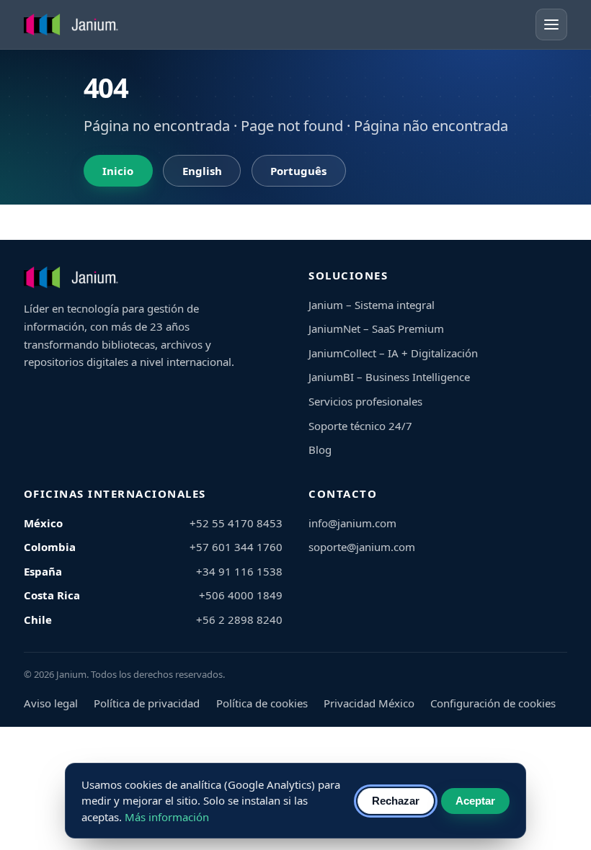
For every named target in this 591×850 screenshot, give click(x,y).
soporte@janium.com (361, 547)
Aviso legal (51, 703)
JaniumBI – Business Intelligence (389, 377)
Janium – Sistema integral (371, 305)
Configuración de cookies (493, 703)
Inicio (117, 171)
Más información (167, 817)
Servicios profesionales (365, 401)
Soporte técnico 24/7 (360, 426)
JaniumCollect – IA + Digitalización (393, 353)
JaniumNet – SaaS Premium (376, 328)
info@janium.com (352, 523)
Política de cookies (262, 703)
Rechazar (395, 801)
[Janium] (73, 24)
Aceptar (475, 801)
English (202, 171)
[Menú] (551, 24)
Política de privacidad (147, 703)
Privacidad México (369, 703)
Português (298, 171)
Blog (320, 449)
